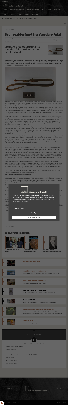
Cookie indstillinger (19, 208)
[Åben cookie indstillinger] (2, 403)
